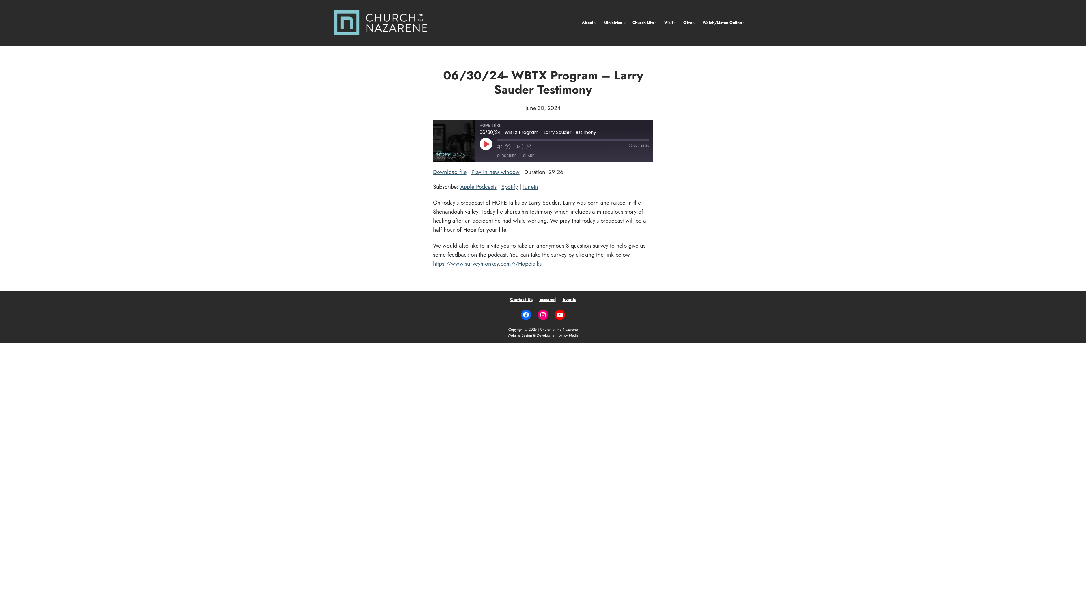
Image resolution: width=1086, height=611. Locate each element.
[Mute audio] (499, 146)
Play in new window (495, 172)
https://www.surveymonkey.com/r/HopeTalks (487, 264)
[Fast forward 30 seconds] (528, 146)
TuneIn (530, 187)
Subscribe (506, 155)
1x (518, 147)
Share (528, 155)
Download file (450, 172)
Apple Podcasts (478, 187)
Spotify (509, 187)
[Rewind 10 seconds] (508, 146)
